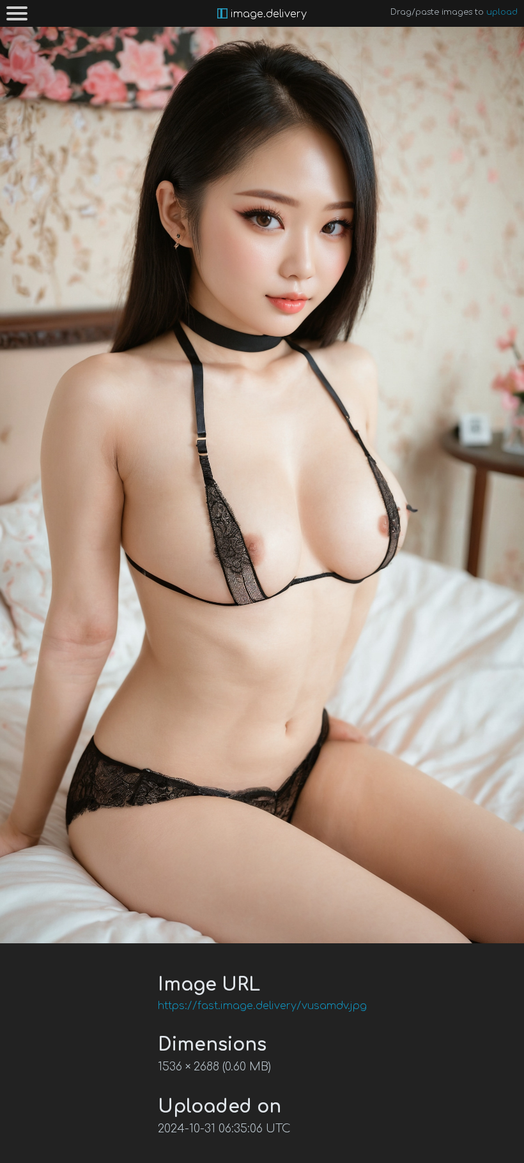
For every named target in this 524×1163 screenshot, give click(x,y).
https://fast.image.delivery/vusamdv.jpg (262, 1006)
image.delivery (267, 14)
